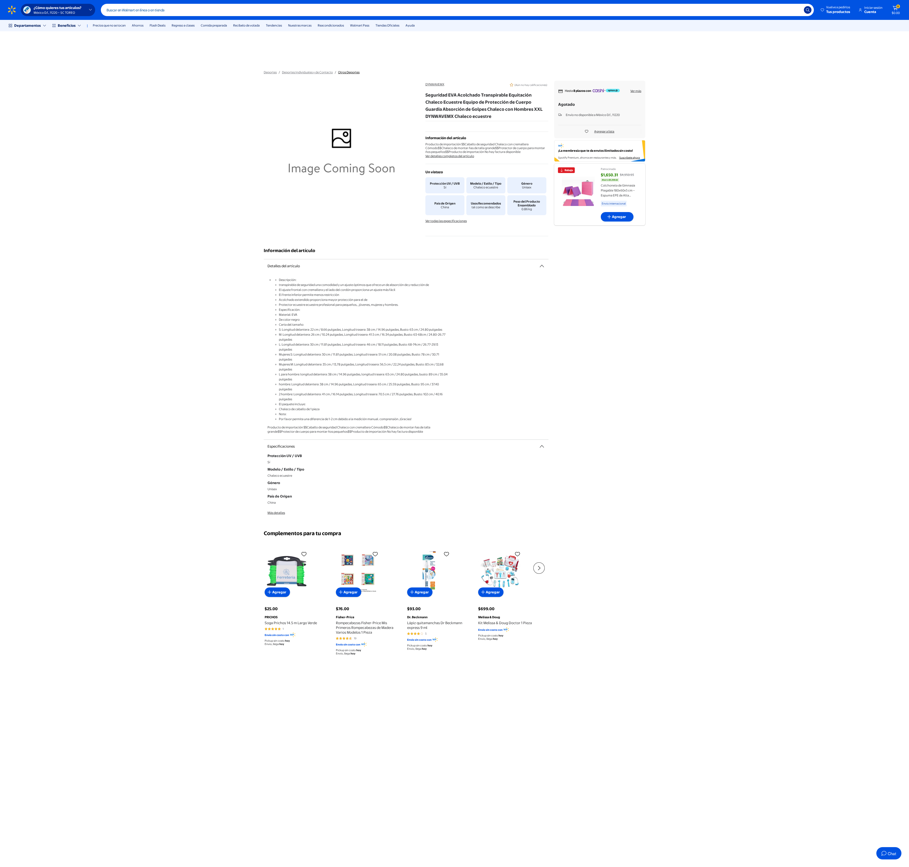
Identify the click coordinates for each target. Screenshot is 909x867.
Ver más (635, 91)
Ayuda (410, 25)
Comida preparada (214, 25)
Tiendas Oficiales (387, 25)
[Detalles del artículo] (542, 266)
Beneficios (67, 25)
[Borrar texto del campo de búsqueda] (796, 10)
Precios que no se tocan (109, 25)
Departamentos (27, 25)
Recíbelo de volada (246, 25)
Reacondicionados (331, 25)
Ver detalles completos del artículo (449, 156)
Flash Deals (157, 25)
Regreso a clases (183, 25)
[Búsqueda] (807, 10)
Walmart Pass (359, 25)
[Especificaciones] (542, 446)
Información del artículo (289, 250)
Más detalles (276, 513)
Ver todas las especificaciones (446, 221)
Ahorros (137, 25)
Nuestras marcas (300, 25)
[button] (836, 10)
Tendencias (274, 25)
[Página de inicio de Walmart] (12, 10)
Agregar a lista (604, 131)
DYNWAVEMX (434, 84)
